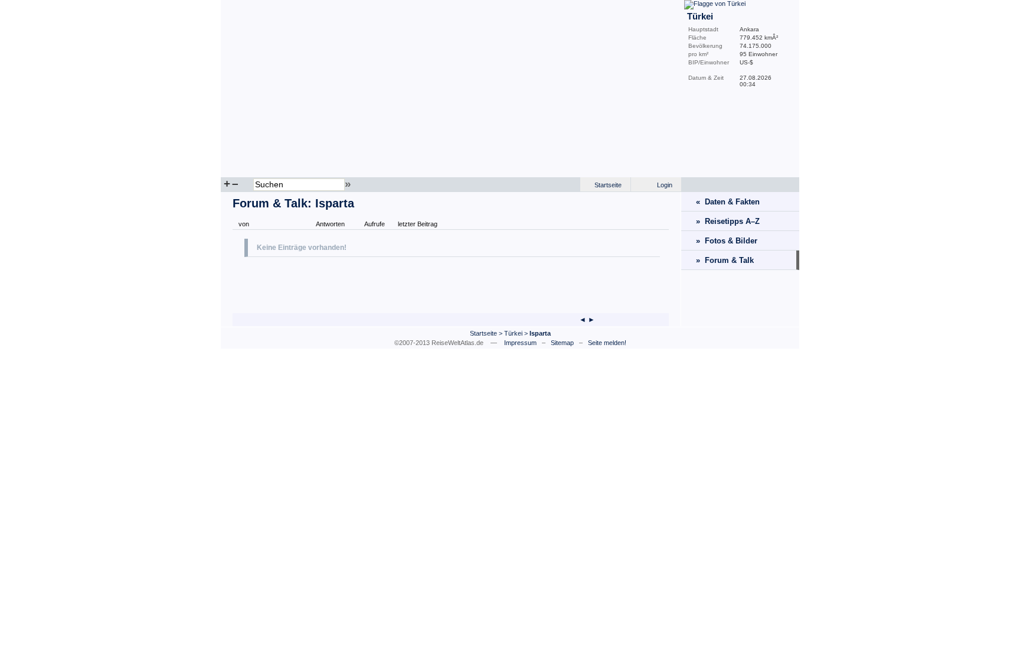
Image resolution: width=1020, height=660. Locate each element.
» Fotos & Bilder (726, 240)
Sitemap (562, 342)
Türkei (513, 333)
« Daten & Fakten (728, 201)
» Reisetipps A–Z (728, 221)
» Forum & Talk (725, 260)
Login (664, 184)
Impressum (520, 342)
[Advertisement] (382, 283)
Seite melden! (607, 342)
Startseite (608, 184)
